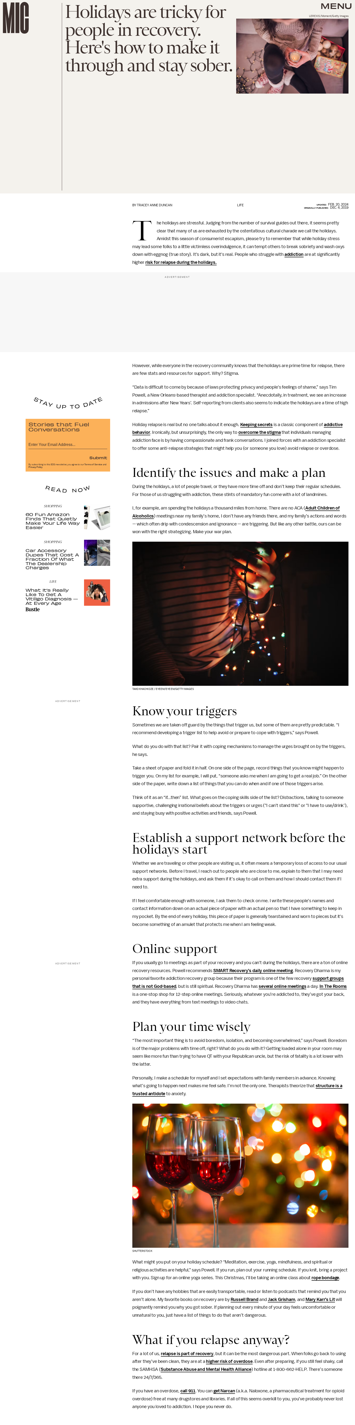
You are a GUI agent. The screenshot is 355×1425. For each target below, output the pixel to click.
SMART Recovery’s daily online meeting (253, 970)
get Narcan (224, 1390)
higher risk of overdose (229, 1361)
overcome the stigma (259, 432)
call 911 (187, 1390)
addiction (294, 254)
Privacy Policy (35, 467)
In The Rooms (333, 986)
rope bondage (325, 1277)
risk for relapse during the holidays (180, 262)
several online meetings (282, 986)
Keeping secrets (256, 424)
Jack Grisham (281, 1299)
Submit (98, 457)
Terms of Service (93, 464)
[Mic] (16, 18)
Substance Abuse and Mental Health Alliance (206, 1369)
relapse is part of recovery (187, 1353)
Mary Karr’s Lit (320, 1299)
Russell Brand (244, 1299)
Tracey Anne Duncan (154, 205)
